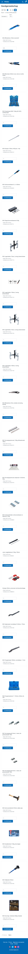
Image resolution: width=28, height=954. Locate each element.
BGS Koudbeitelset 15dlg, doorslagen (11, 844)
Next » (10, 935)
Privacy (10, 942)
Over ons (5, 942)
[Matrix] (10, 10)
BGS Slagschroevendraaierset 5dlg (10, 220)
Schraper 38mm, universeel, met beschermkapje (13, 588)
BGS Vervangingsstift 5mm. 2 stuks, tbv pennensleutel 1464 (11, 771)
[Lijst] (15, 10)
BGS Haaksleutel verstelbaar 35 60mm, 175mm (13, 624)
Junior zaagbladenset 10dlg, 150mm (11, 552)
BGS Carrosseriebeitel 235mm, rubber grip (12, 808)
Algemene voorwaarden (18, 942)
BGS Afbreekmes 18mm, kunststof (10, 38)
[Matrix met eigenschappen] (13, 10)
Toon (10, 14)
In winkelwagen (7, 51)
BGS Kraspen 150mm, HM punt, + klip (11, 148)
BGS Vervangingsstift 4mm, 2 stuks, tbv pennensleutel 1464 (11, 734)
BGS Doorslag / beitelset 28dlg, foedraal (12, 916)
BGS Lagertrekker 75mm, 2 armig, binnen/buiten (13, 256)
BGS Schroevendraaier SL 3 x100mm (11, 184)
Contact (16, 943)
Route (11, 943)
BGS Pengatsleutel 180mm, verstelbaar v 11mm (13, 660)
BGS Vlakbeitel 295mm (7, 880)
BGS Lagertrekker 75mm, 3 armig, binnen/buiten (13, 329)
